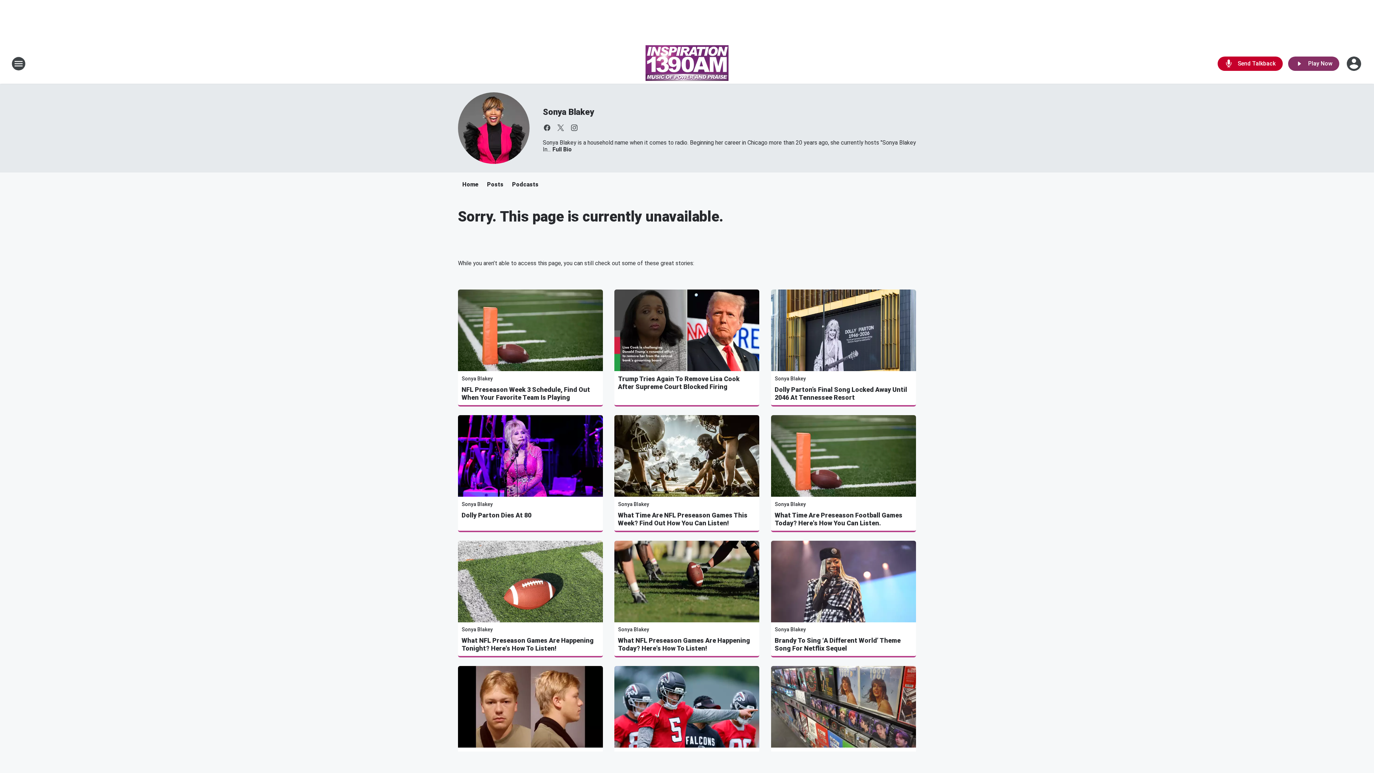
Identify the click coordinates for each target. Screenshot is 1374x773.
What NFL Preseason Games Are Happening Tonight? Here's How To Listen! (528, 644)
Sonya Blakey (568, 112)
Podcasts (525, 184)
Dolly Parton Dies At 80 (496, 515)
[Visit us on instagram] (574, 127)
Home (470, 184)
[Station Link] (687, 63)
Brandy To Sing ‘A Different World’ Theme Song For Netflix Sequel (838, 644)
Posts (495, 184)
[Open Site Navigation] (18, 64)
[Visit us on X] (560, 127)
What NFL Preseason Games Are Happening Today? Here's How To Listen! (684, 644)
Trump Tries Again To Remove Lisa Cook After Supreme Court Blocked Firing (679, 382)
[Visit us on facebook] (547, 127)
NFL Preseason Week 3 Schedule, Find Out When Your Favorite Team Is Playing (526, 393)
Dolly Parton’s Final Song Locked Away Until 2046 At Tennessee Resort (841, 393)
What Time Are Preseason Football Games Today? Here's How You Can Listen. (838, 519)
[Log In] (1355, 64)
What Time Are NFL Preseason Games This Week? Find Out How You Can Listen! (682, 519)
